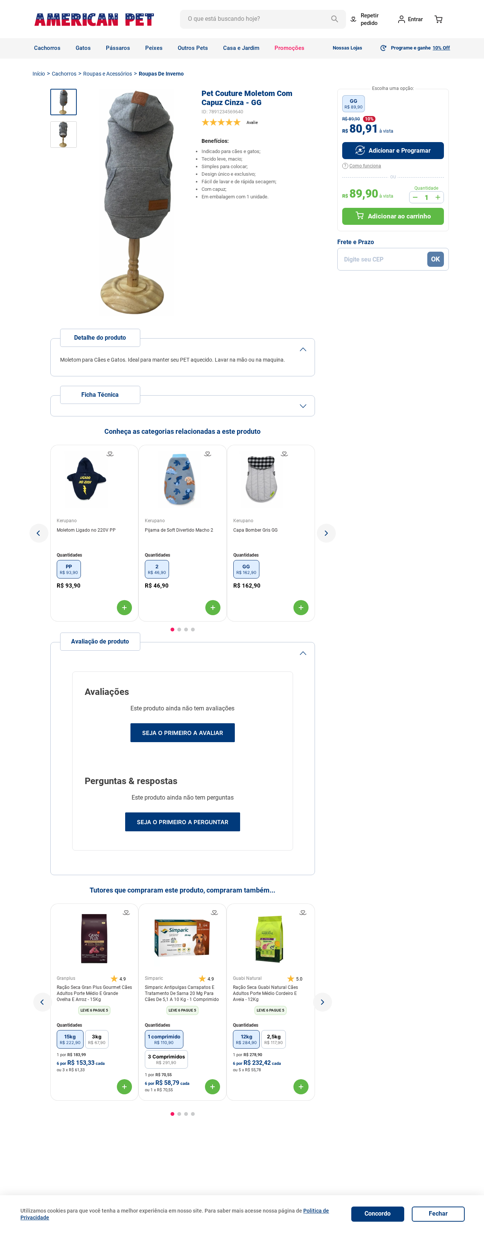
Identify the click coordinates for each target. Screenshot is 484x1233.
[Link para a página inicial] (39, 73)
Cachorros (64, 73)
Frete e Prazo (355, 242)
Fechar (438, 1213)
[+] (438, 197)
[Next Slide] (322, 1002)
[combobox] (263, 19)
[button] (38, 533)
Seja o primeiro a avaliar (182, 732)
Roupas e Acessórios (107, 73)
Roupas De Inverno (161, 73)
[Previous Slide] (42, 1002)
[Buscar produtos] (336, 19)
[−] (415, 197)
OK (435, 259)
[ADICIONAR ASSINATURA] (393, 150)
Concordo (378, 1213)
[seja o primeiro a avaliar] (258, 122)
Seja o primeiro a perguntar (182, 822)
